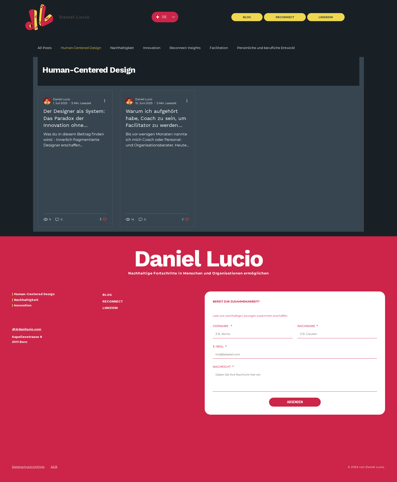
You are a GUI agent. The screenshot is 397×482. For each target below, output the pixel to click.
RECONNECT (112, 301)
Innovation (151, 48)
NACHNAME (307, 326)
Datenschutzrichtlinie (28, 466)
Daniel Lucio (74, 17)
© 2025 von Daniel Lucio (366, 467)
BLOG (107, 295)
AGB (54, 466)
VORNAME (223, 326)
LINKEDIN (110, 308)
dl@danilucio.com (26, 329)
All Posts (45, 48)
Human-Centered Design (81, 48)
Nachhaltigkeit (122, 48)
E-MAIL (220, 346)
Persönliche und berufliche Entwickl (266, 48)
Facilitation (219, 48)
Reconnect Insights (185, 48)
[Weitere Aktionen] (106, 101)
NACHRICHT (223, 366)
